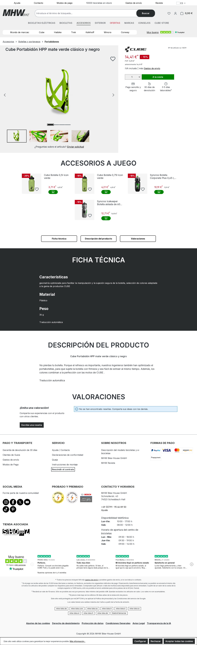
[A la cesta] (53, 192)
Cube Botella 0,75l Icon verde (110, 176)
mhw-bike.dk (102, 613)
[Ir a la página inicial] (16, 12)
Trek (73, 32)
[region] (59, 102)
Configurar (140, 641)
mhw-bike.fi (88, 613)
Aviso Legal (139, 623)
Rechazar (156, 641)
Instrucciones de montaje (65, 464)
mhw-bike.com (77, 609)
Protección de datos (92, 623)
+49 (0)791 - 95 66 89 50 (113, 507)
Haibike (58, 32)
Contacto (38, 3)
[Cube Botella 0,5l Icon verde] (31, 184)
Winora (107, 32)
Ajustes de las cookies (38, 623)
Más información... (77, 641)
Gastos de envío (133, 3)
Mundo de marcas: (19, 32)
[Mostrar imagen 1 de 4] (50, 124)
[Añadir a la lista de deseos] (113, 59)
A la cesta (158, 77)
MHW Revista (108, 463)
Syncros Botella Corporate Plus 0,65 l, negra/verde (162, 177)
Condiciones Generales (118, 623)
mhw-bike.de (61, 609)
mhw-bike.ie (135, 609)
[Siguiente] (113, 94)
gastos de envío (91, 580)
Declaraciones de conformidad (67, 455)
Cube (41, 32)
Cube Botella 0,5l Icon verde (56, 176)
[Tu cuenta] (175, 13)
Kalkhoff (90, 32)
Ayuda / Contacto (61, 450)
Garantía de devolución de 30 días (20, 450)
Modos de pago (65, 3)
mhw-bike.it (120, 609)
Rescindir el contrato (63, 469)
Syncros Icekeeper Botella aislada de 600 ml (109, 203)
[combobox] (88, 13)
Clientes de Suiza (11, 455)
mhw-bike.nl (74, 613)
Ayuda (17, 3)
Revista (159, 3)
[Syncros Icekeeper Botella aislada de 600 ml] (84, 210)
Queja (55, 459)
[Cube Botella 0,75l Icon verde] (84, 184)
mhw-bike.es (92, 609)
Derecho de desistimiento (66, 623)
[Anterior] (5, 94)
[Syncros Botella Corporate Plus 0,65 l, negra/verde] (137, 184)
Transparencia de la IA (159, 623)
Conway (125, 32)
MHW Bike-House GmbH (114, 458)
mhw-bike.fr (107, 609)
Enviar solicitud (75, 146)
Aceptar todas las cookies (179, 641)
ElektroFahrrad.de (119, 613)
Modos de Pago (11, 464)
